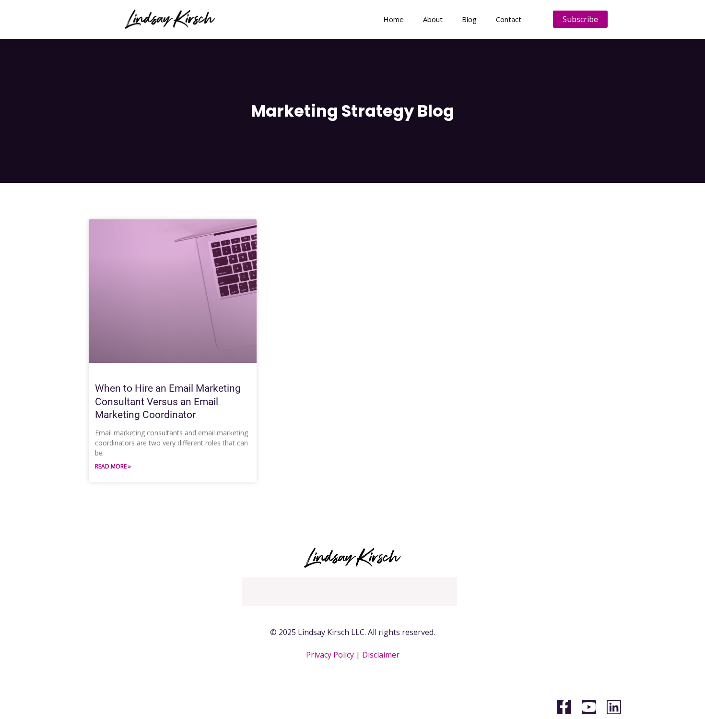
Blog (469, 19)
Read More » (113, 466)
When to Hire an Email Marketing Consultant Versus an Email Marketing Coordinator (168, 401)
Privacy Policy (330, 654)
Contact (508, 19)
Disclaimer (381, 654)
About (433, 19)
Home (393, 19)
